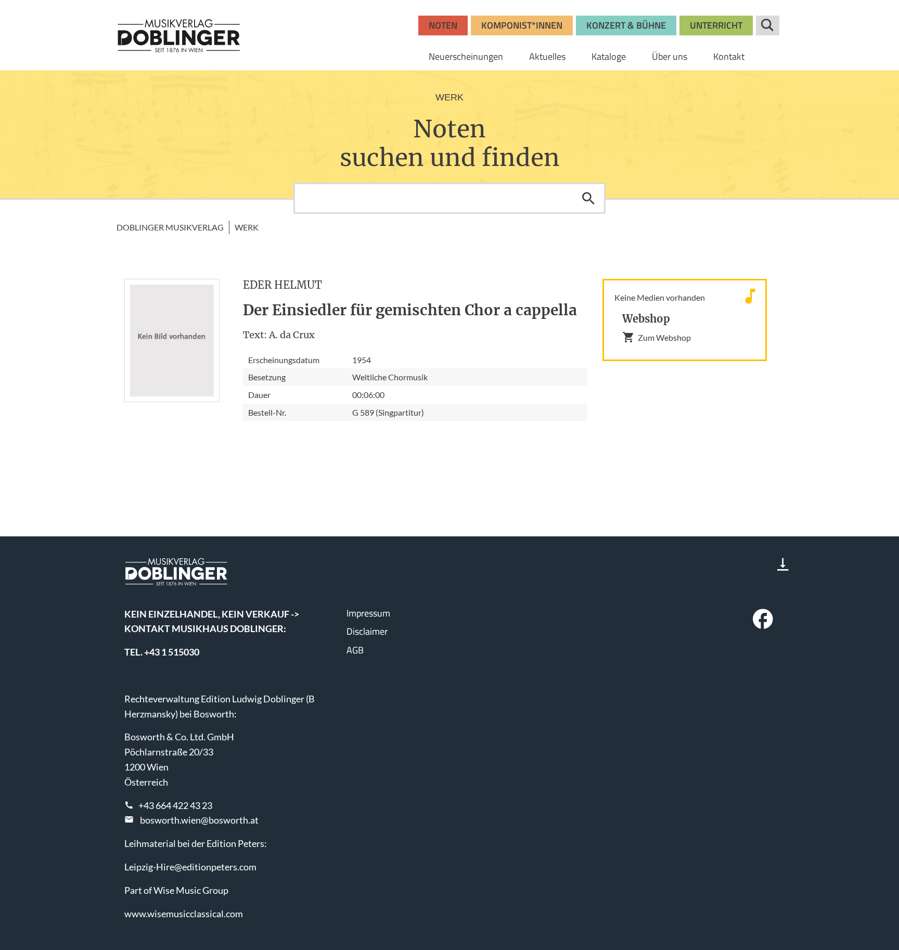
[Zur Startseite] (179, 35)
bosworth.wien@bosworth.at (199, 820)
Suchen (588, 198)
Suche (767, 25)
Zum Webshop (664, 337)
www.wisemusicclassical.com (183, 913)
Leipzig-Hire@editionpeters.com (190, 866)
